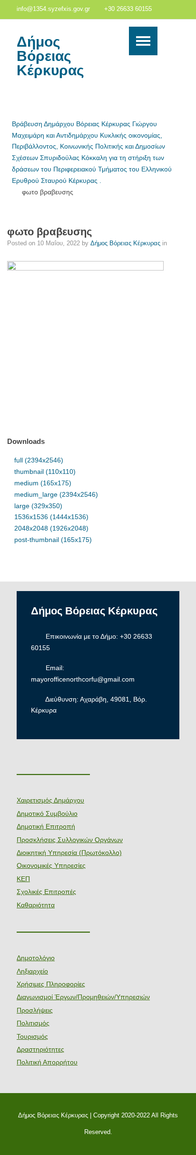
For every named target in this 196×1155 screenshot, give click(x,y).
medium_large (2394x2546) (56, 494)
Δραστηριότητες (40, 1049)
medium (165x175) (42, 483)
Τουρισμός (32, 1036)
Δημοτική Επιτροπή (46, 826)
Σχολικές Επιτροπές (46, 891)
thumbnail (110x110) (45, 471)
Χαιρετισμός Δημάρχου (50, 800)
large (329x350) (38, 506)
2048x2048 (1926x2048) (51, 528)
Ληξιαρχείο (32, 971)
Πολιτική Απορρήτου (47, 1062)
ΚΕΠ (23, 879)
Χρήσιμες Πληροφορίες (51, 984)
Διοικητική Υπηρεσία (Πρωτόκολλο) (69, 852)
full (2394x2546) (38, 460)
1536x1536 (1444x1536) (51, 517)
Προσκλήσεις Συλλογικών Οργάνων (70, 840)
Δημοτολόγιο (36, 958)
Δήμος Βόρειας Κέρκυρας (50, 56)
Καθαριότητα (36, 905)
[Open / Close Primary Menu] (143, 41)
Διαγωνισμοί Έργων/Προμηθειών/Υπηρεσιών (83, 997)
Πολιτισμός (33, 1023)
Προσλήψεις (35, 1010)
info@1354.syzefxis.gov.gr (53, 9)
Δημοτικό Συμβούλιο (47, 813)
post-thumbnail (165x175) (53, 539)
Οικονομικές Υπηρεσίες (51, 865)
